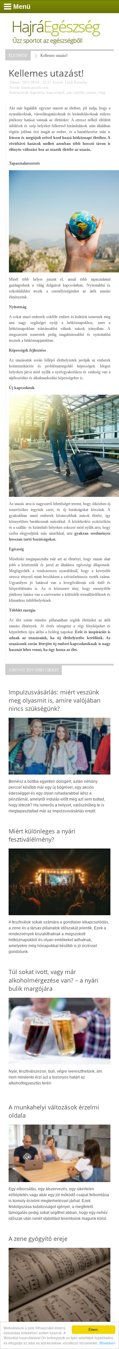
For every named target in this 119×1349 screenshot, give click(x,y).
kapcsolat (37, 92)
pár (69, 92)
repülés (79, 92)
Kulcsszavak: (19, 92)
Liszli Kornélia (76, 82)
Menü (21, 6)
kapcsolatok (56, 92)
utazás (91, 92)
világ (101, 92)
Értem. (94, 1329)
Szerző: (58, 82)
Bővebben (107, 1342)
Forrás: (15, 87)
